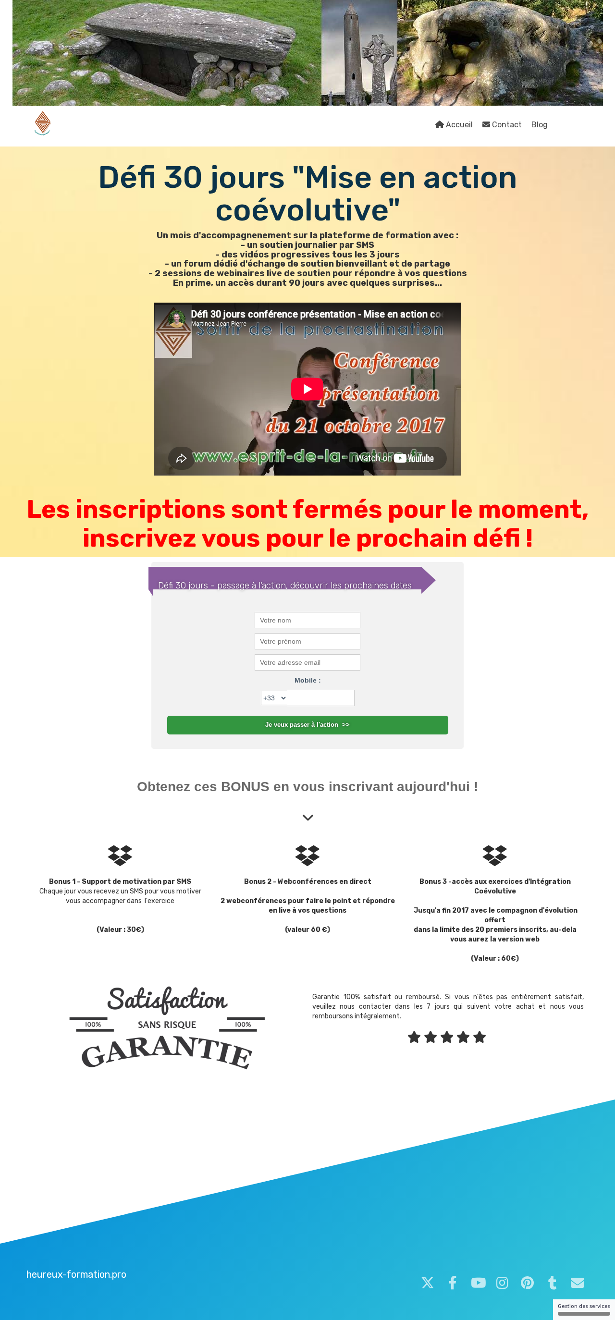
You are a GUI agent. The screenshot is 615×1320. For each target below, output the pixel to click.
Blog (539, 124)
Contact (506, 124)
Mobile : (308, 680)
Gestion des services (584, 1306)
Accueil (458, 124)
